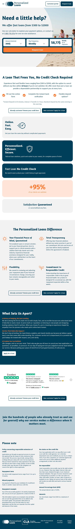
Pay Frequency (33, 41)
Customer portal (52, 4)
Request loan (66, 4)
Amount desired (10, 41)
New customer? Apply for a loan (54, 110)
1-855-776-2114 (9, 34)
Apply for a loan (9, 353)
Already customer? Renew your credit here (24, 110)
